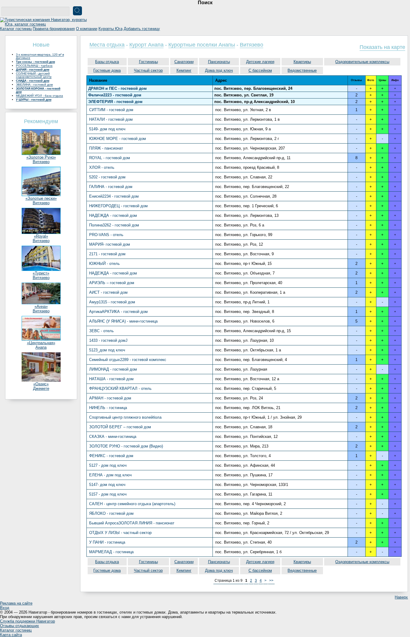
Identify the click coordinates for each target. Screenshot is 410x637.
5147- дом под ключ (107, 484)
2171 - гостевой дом (107, 254)
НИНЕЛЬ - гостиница (108, 407)
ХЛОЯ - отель (101, 167)
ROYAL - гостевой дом (109, 158)
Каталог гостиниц (16, 28)
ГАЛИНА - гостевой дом (110, 186)
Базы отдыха (107, 61)
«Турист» (41, 273)
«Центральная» (41, 343)
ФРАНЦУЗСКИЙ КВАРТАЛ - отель (120, 388)
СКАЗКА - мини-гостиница (112, 436)
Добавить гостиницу (142, 28)
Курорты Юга (110, 28)
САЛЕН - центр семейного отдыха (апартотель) (132, 504)
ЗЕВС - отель (101, 331)
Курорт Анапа (146, 45)
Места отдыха (107, 45)
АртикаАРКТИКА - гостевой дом (118, 311)
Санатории (184, 61)
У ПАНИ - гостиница (107, 542)
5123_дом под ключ (107, 350)
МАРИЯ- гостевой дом (109, 244)
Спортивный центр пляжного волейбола (125, 417)
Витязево (41, 161)
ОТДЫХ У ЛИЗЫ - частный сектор (120, 532)
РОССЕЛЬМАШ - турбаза (34, 65)
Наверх (401, 597)
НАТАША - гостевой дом (111, 379)
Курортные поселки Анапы (201, 45)
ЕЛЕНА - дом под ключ (110, 475)
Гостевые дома (107, 70)
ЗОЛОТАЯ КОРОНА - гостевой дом (38, 90)
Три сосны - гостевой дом (35, 61)
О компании (86, 28)
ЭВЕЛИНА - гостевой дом (34, 84)
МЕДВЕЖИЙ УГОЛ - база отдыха (39, 95)
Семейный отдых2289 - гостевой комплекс (127, 359)
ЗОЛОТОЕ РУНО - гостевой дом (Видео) (126, 446)
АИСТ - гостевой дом (108, 292)
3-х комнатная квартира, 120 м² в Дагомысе (40, 56)
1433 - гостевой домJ (108, 340)
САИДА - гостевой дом (32, 80)
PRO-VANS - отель (106, 234)
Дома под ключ (219, 70)
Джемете (41, 388)
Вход (4, 607)
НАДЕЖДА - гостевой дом (113, 215)
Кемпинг (183, 70)
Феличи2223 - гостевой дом (114, 95)
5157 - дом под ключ (108, 494)
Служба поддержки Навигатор (27, 621)
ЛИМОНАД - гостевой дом (113, 369)
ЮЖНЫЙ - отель (104, 263)
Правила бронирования (54, 28)
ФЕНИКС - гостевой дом (111, 455)
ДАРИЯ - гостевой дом (32, 69)
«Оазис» (41, 384)
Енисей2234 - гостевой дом (114, 196)
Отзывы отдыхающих (19, 625)
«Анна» (41, 306)
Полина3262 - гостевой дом (114, 225)
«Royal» (41, 236)
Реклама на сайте (16, 603)
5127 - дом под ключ (108, 465)
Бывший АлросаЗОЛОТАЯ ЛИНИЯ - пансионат (131, 523)
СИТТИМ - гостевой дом (111, 110)
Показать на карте (382, 47)
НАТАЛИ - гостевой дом (111, 119)
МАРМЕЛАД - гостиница (111, 552)
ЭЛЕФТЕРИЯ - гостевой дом (115, 101)
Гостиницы (148, 61)
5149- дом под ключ (107, 129)
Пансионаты (219, 61)
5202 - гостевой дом (107, 177)
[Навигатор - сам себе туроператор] (45, 24)
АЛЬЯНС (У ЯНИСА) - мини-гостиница (123, 321)
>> (271, 580)
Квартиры (302, 61)
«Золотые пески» (41, 198)
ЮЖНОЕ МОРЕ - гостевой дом (117, 138)
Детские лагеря (260, 61)
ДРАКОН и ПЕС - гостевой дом (117, 88)
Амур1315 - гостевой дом (112, 302)
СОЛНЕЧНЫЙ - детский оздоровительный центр (34, 75)
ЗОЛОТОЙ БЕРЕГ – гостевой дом (120, 427)
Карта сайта (11, 634)
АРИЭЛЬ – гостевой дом (111, 283)
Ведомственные (302, 70)
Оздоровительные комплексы (362, 61)
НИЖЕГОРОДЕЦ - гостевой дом (118, 206)
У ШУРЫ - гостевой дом (33, 99)
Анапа (41, 347)
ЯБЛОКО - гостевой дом (111, 513)
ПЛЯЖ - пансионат (106, 148)
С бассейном (260, 70)
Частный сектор (148, 70)
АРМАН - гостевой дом (110, 398)
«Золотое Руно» (41, 157)
